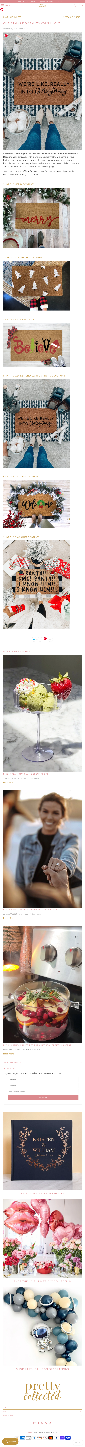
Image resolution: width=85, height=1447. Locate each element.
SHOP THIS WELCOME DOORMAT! (20, 476)
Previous (68, 17)
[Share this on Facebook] (40, 639)
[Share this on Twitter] (34, 639)
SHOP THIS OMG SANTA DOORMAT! (21, 537)
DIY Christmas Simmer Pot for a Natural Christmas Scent (37, 1045)
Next (77, 17)
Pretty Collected (38, 1432)
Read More (8, 782)
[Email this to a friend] (50, 639)
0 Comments (33, 778)
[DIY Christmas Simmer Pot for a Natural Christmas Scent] (42, 984)
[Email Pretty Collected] (34, 1423)
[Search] (74, 5)
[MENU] (1, 5)
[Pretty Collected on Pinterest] (46, 1423)
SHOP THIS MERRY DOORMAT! (18, 184)
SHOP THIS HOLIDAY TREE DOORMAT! (22, 257)
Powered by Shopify (50, 1432)
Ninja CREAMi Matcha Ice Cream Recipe (26, 774)
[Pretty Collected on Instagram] (42, 1423)
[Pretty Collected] (42, 5)
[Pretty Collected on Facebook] (38, 1423)
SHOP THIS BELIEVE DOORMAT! (19, 319)
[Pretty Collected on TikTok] (50, 1423)
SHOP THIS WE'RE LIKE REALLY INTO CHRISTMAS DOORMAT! (34, 376)
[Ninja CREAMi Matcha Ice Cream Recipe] (42, 713)
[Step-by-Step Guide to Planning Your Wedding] (42, 849)
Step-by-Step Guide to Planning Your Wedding (31, 910)
